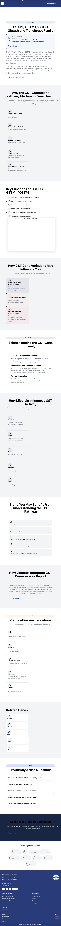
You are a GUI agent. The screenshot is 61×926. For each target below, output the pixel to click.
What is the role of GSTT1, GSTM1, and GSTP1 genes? (24, 778)
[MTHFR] (10, 739)
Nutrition (34, 898)
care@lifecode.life (6, 883)
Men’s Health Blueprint (7, 896)
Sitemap (4, 921)
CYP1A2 (9, 718)
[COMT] (9, 733)
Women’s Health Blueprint (8, 898)
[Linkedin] (10, 889)
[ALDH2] (9, 724)
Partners (4, 914)
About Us (4, 909)
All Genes (34, 903)
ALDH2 (9, 726)
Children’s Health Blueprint (8, 900)
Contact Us (5, 912)
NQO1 (10, 749)
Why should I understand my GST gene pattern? (22, 790)
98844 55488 (52, 3)
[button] (30, 777)
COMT (9, 734)
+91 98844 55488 (6, 885)
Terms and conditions (7, 919)
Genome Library (36, 896)
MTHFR (10, 741)
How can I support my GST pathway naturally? (22, 803)
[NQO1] (10, 747)
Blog (33, 900)
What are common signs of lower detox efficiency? (23, 797)
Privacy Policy (5, 916)
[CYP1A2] (9, 716)
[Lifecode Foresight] (22, 3)
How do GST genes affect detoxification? (20, 784)
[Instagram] (13, 889)
